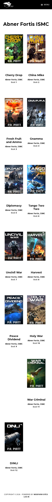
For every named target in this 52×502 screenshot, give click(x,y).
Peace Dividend (14, 337)
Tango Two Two (36, 207)
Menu (46, 5)
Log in (26, 497)
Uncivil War (14, 272)
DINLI (14, 463)
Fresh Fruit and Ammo (14, 140)
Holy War (36, 336)
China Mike (36, 75)
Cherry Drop (13, 75)
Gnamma (36, 138)
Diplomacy (14, 205)
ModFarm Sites (41, 494)
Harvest (36, 272)
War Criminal (36, 399)
